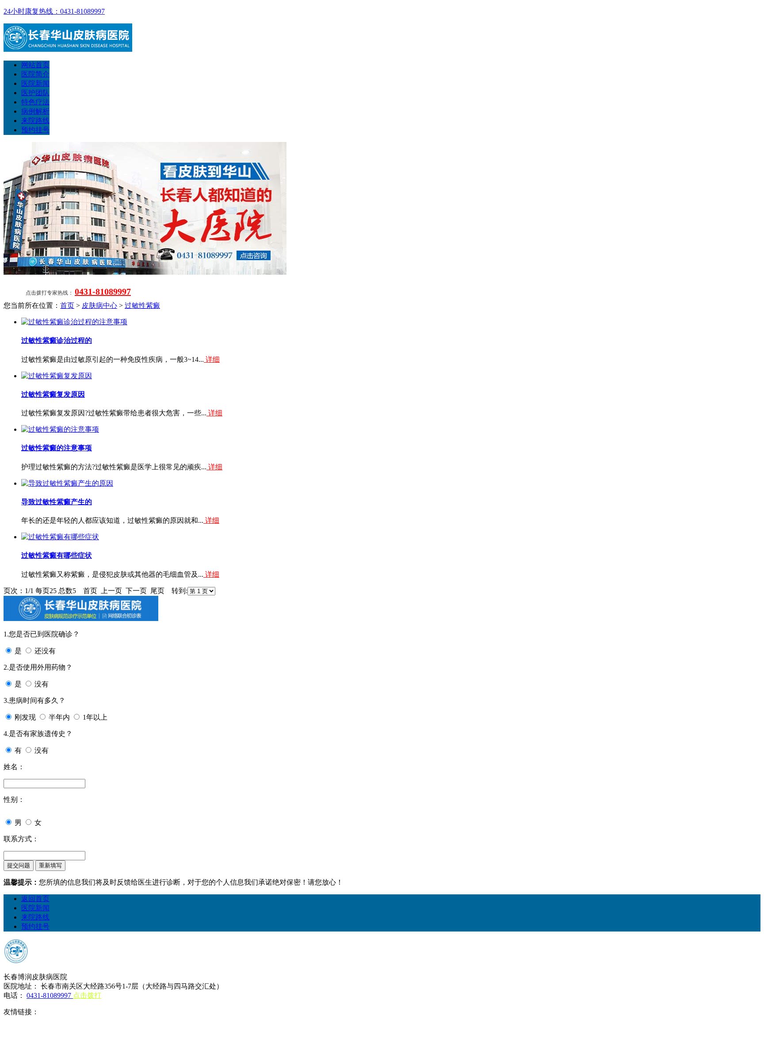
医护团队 (35, 92)
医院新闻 (35, 83)
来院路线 (35, 120)
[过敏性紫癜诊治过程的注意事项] (74, 322)
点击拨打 (87, 995)
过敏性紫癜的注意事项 (56, 448)
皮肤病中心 (99, 305)
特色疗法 (35, 102)
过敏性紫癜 (142, 305)
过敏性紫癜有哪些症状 (56, 555)
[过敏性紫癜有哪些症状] (60, 537)
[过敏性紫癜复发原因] (56, 376)
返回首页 (35, 898)
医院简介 (35, 74)
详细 (212, 359)
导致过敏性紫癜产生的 (56, 502)
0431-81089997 (103, 291)
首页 (67, 305)
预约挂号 (35, 130)
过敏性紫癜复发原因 (53, 394)
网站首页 (35, 65)
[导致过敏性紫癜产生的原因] (67, 483)
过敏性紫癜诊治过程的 (56, 340)
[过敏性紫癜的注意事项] (60, 429)
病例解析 (35, 111)
